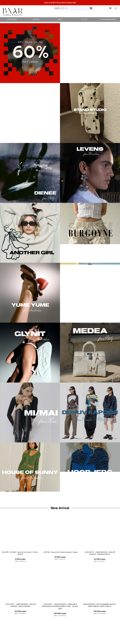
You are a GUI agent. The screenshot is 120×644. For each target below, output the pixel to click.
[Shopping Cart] (110, 8)
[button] (84, 19)
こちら (14, 641)
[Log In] (115, 8)
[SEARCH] (91, 8)
